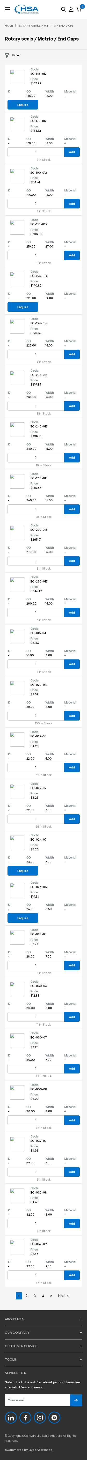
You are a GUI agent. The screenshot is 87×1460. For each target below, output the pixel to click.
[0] (78, 9)
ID (8, 91)
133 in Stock (43, 723)
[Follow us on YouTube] (54, 1418)
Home (9, 25)
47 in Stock (43, 1282)
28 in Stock (43, 516)
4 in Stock (43, 211)
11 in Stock (43, 263)
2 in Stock (43, 159)
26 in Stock (43, 826)
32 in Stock (43, 1127)
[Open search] (63, 9)
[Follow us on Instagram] (40, 1418)
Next (62, 1296)
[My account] (71, 9)
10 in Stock (43, 465)
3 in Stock (43, 973)
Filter (16, 55)
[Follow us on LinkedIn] (11, 1418)
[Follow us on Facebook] (25, 1418)
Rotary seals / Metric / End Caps (46, 25)
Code (34, 69)
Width (49, 91)
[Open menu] (7, 9)
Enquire (22, 105)
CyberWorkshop (40, 1450)
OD (28, 91)
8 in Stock (43, 413)
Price (34, 79)
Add (72, 152)
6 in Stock (43, 620)
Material (70, 91)
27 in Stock (43, 1076)
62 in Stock (43, 775)
